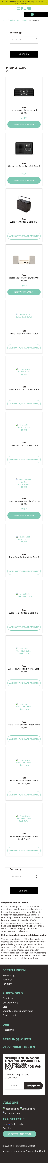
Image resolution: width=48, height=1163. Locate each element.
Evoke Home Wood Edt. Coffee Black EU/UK (24, 837)
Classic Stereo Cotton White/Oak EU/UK (24, 279)
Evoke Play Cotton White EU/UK (24, 445)
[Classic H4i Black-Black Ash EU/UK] (24, 148)
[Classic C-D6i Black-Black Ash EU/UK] (24, 92)
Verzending (9, 975)
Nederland (8, 1029)
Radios (24, 20)
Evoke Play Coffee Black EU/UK (24, 222)
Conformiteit (9, 1015)
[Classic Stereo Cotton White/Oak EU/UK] (24, 260)
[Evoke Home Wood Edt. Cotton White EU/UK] (24, 762)
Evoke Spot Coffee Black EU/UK (24, 333)
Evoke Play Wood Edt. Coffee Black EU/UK (24, 670)
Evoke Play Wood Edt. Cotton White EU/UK (24, 726)
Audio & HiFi (14, 20)
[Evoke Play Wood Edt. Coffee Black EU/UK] (24, 651)
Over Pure (8, 998)
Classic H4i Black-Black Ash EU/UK (24, 166)
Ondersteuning (10, 1002)
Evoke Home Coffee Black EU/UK (24, 613)
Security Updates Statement (18, 1011)
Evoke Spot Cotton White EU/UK (24, 557)
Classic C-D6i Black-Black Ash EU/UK (24, 111)
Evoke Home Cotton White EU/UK (24, 389)
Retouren (7, 979)
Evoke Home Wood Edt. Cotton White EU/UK (24, 781)
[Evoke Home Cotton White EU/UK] (24, 371)
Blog (5, 1006)
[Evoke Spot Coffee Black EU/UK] (24, 315)
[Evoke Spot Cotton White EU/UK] (24, 539)
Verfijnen (24, 54)
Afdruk (42, 1151)
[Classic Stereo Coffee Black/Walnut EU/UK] (24, 483)
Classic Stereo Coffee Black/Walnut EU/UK (24, 502)
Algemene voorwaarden (13, 1151)
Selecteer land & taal (19, 1134)
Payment (7, 983)
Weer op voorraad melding (24, 236)
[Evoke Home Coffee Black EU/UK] (24, 595)
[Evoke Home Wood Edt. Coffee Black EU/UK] (24, 818)
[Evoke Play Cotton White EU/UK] (24, 427)
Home (4, 20)
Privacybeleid (32, 1151)
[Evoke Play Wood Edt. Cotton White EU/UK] (24, 706)
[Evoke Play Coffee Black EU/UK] (24, 204)
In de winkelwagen (24, 124)
